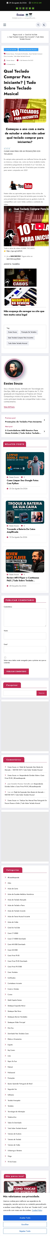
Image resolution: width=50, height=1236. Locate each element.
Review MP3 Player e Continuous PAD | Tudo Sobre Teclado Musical (23, 579)
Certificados (11, 978)
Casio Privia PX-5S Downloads (17, 961)
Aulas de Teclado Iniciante (16, 911)
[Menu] (5, 25)
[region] (25, 1214)
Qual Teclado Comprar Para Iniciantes (20, 338)
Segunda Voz (12, 1089)
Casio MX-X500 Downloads (16, 944)
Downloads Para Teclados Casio (18, 1033)
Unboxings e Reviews (15, 1150)
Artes (9, 883)
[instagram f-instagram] (20, 8)
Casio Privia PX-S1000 (15, 967)
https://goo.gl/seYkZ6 (14, 251)
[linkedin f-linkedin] (23, 8)
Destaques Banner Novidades (17, 1017)
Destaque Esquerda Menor (16, 1006)
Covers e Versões (13, 989)
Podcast (10, 1067)
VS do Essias (12, 1162)
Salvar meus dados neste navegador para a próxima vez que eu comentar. (25, 661)
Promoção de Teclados (21, 54)
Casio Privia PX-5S (13, 955)
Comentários (8, 607)
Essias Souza (10, 54)
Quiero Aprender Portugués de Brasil (20, 1084)
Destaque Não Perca (14, 1011)
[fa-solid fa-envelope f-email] (33, 8)
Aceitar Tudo (25, 1218)
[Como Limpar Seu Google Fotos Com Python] (25, 463)
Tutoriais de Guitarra (14, 1134)
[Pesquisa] (38, 25)
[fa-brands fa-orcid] (30, 8)
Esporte (10, 1045)
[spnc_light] (44, 24)
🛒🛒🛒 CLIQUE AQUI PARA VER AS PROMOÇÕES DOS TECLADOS (22, 151)
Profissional (11, 1072)
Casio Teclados (13, 972)
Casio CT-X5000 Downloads (17, 939)
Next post (8, 426)
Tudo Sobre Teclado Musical (28, 49)
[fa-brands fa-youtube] (17, 8)
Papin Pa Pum (12, 1061)
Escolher (25, 1224)
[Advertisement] (25, 726)
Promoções (11, 1078)
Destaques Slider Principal (16, 1022)
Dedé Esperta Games (15, 1000)
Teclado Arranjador (14, 1100)
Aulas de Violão (13, 922)
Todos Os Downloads (14, 1123)
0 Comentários (11, 64)
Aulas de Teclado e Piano (16, 905)
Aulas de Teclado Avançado (17, 900)
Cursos (10, 994)
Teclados (10, 1106)
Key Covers (11, 1050)
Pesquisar (12, 685)
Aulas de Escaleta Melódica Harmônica (21, 894)
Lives (9, 1056)
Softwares (11, 1095)
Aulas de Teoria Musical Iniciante (19, 916)
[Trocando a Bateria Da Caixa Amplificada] (25, 512)
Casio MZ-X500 (13, 950)
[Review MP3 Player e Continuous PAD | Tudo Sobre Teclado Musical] (25, 561)
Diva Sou (11, 1028)
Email (5, 644)
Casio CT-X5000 (13, 933)
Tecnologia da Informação (16, 1111)
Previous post (10, 418)
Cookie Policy (37, 1210)
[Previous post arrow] (44, 420)
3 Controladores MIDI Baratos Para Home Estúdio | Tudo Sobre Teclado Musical (22, 432)
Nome (6, 631)
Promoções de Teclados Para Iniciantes (23, 421)
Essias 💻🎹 (24, 15)
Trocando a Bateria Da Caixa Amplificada (21, 530)
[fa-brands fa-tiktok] (27, 8)
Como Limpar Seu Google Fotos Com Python (22, 482)
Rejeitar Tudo (25, 1231)
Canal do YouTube (11, 49)
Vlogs (10, 1156)
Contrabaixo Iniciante (15, 983)
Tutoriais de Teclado (14, 1139)
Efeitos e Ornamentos (15, 1039)
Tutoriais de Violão (14, 1145)
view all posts (9, 407)
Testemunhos (12, 1117)
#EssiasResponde (13, 877)
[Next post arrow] (44, 431)
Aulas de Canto (13, 889)
